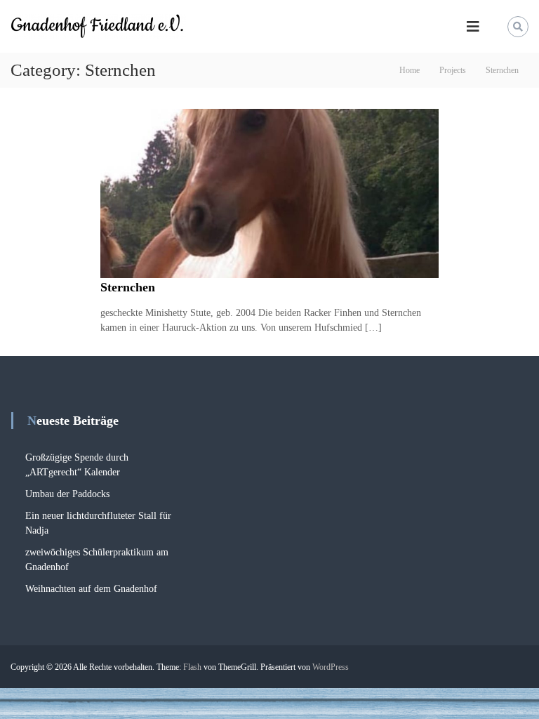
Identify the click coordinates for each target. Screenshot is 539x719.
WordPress (330, 667)
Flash (192, 667)
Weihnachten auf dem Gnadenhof (91, 588)
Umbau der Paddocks (67, 494)
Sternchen (127, 287)
